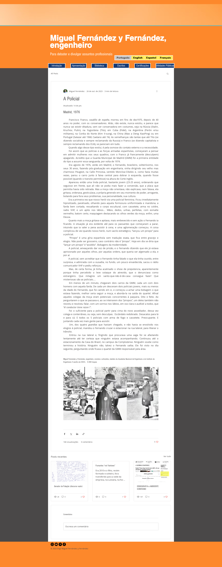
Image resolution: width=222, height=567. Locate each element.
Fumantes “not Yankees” (105, 465)
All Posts (54, 73)
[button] (167, 74)
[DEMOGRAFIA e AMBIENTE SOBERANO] (152, 471)
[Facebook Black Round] (64, 544)
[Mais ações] (156, 91)
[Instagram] (52, 544)
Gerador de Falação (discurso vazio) (68, 486)
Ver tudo (167, 456)
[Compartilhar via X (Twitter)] (71, 434)
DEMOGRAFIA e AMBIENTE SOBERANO (148, 487)
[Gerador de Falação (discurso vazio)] (69, 471)
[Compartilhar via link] (83, 434)
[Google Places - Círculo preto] (60, 544)
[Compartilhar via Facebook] (64, 434)
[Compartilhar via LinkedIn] (77, 434)
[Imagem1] (56, 544)
